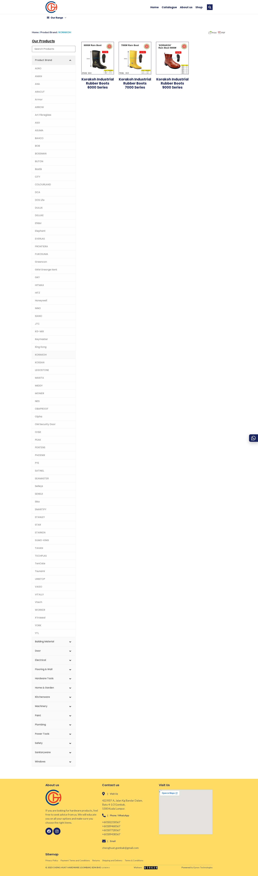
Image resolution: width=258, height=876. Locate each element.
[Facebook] (49, 831)
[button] (210, 7)
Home (154, 7)
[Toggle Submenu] (70, 60)
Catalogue (169, 7)
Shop (199, 7)
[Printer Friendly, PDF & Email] (217, 34)
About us (186, 7)
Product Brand (48, 32)
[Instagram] (56, 831)
